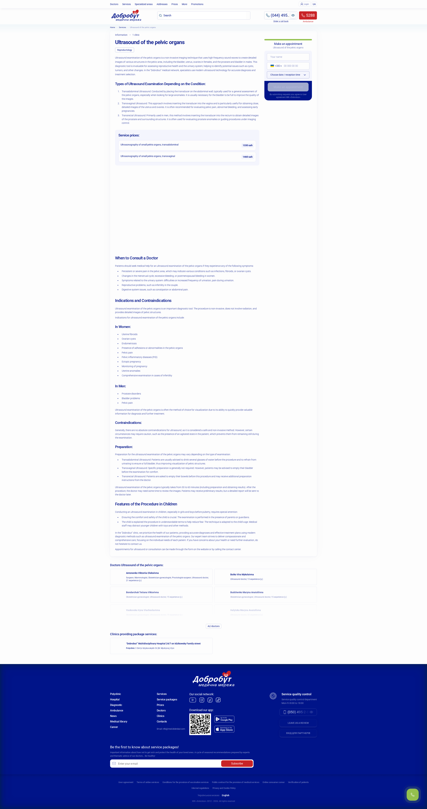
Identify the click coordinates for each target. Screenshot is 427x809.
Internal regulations (200, 788)
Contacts (162, 721)
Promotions (197, 4)
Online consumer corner (274, 782)
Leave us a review (298, 723)
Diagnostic (116, 705)
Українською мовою (208, 795)
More (184, 4)
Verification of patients (298, 782)
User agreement (125, 782)
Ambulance (116, 710)
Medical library (118, 721)
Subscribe (237, 763)
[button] (275, 65)
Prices (174, 4)
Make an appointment (288, 87)
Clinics (160, 716)
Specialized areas (144, 4)
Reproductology (124, 50)
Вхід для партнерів (298, 733)
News (113, 716)
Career (114, 727)
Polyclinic (115, 694)
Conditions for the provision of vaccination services (185, 782)
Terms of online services (148, 782)
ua (314, 4)
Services (126, 4)
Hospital (114, 699)
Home (112, 27)
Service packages (167, 699)
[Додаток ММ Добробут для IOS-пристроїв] (224, 729)
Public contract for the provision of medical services (235, 782)
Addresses (162, 4)
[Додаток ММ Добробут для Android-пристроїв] (224, 719)
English (225, 795)
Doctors (114, 4)
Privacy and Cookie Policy (224, 788)
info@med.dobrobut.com (174, 729)
